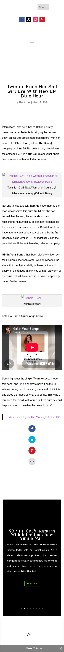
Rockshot (24, 102)
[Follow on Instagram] (35, 19)
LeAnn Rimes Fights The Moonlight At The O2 (33, 417)
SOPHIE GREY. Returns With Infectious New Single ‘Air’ (32, 534)
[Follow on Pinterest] (42, 19)
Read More (32, 583)
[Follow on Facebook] (22, 19)
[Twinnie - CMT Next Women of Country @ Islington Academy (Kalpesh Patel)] (32, 181)
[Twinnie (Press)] (32, 297)
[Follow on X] (28, 19)
